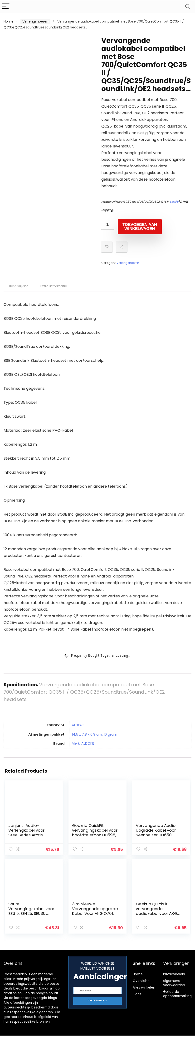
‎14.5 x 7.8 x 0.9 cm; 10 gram (94, 734)
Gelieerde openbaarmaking (177, 993)
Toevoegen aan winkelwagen (139, 226)
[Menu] (5, 6)
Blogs (137, 994)
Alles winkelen (144, 987)
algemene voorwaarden (174, 982)
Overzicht (141, 980)
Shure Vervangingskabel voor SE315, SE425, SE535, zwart (31, 911)
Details (174, 202)
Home (9, 21)
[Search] (187, 6)
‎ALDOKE (78, 725)
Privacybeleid (174, 974)
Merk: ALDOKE (83, 743)
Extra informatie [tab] (53, 286)
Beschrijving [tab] (19, 286)
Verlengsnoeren (35, 21)
